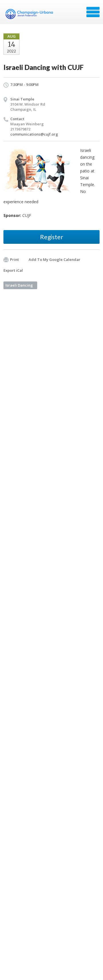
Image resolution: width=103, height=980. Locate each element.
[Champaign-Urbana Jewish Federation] (29, 14)
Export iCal (13, 270)
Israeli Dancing (19, 285)
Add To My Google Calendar (54, 259)
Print (14, 259)
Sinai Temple (22, 99)
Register (51, 236)
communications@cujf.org (34, 134)
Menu (93, 12)
